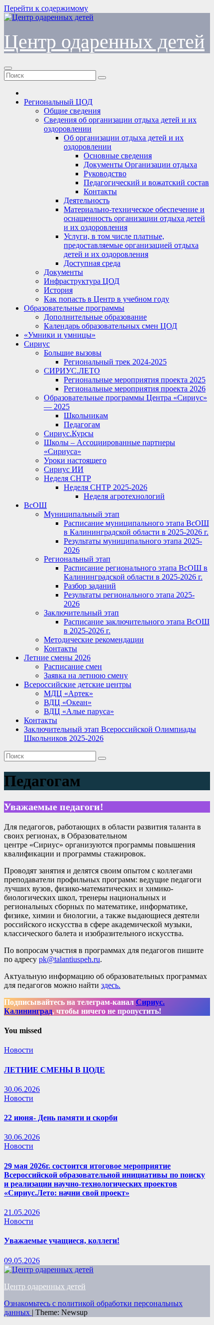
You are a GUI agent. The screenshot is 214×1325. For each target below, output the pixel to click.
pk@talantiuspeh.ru (69, 959)
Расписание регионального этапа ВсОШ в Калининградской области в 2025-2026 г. (136, 572)
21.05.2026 (22, 1212)
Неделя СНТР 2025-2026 (105, 487)
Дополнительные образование (95, 317)
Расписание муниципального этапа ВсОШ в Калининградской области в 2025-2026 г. (136, 527)
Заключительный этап (81, 612)
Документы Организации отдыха (140, 164)
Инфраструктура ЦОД (81, 281)
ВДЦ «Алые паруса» (79, 711)
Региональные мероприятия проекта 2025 (135, 379)
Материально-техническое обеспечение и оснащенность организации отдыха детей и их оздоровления (134, 218)
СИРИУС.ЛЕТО (72, 370)
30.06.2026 (22, 1089)
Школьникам (86, 415)
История (58, 290)
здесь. (110, 985)
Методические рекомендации (94, 639)
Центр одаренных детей (104, 41)
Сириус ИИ (64, 469)
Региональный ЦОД (58, 102)
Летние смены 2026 (57, 657)
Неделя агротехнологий (124, 496)
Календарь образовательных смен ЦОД (110, 326)
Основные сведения (118, 155)
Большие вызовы (73, 353)
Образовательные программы (74, 308)
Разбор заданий (90, 586)
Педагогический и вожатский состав (146, 182)
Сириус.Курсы (69, 433)
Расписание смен (73, 666)
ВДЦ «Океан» (68, 702)
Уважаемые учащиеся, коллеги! (61, 1240)
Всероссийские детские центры (77, 684)
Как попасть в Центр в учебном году (106, 299)
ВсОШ (35, 505)
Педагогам (82, 424)
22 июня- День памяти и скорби (60, 1117)
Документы (63, 272)
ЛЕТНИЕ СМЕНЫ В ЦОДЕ (54, 1070)
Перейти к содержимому (46, 8)
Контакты (100, 191)
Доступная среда (92, 263)
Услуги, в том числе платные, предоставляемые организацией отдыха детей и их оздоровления (131, 245)
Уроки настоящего (75, 460)
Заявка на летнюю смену (86, 675)
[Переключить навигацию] (8, 68)
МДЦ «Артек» (68, 693)
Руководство (105, 173)
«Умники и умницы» (60, 335)
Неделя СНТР (67, 478)
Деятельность (86, 200)
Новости (18, 1050)
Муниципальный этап (81, 514)
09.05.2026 (22, 1260)
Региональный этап (77, 559)
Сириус (37, 344)
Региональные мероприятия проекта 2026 (135, 388)
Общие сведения (72, 111)
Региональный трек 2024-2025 (115, 362)
